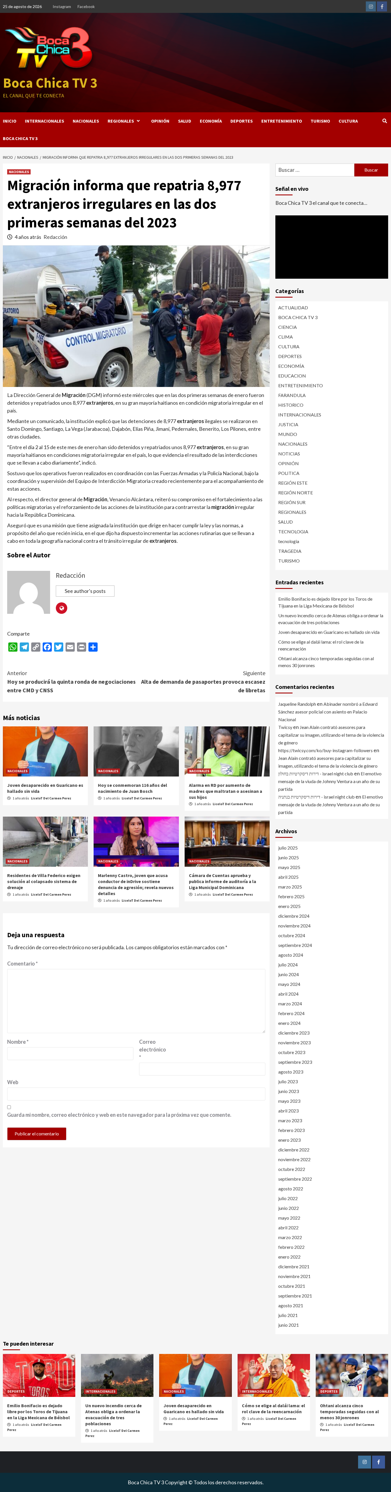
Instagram (62, 6)
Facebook (86, 6)
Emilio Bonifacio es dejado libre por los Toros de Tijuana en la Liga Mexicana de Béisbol (325, 602)
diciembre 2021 (293, 1266)
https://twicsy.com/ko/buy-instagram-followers (325, 750)
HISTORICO (290, 405)
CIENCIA (287, 327)
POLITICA (288, 473)
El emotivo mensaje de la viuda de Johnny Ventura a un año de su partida (330, 781)
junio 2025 (288, 857)
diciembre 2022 (293, 1149)
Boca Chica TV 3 (50, 82)
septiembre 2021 (295, 1295)
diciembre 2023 (293, 1032)
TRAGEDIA (289, 551)
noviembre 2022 (294, 1159)
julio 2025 (288, 847)
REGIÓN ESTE (292, 482)
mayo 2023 (289, 1101)
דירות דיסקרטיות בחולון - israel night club (315, 773)
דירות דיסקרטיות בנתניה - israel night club (316, 796)
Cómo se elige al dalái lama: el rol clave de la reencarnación (321, 645)
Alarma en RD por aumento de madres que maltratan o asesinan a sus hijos (225, 791)
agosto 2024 (290, 955)
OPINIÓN (160, 121)
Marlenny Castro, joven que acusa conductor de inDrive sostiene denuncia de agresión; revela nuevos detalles (136, 884)
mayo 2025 (289, 867)
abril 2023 (288, 1110)
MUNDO (287, 434)
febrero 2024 (291, 1013)
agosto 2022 (290, 1188)
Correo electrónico (152, 1049)
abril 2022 (288, 1227)
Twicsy (285, 727)
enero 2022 (289, 1256)
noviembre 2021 (294, 1276)
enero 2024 (289, 1023)
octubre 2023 (291, 1052)
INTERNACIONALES (44, 121)
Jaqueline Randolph (297, 704)
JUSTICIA (288, 424)
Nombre (18, 1042)
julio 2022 (288, 1198)
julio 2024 (288, 964)
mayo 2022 (289, 1217)
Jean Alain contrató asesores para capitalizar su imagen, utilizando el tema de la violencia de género (331, 734)
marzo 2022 (290, 1237)
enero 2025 (289, 906)
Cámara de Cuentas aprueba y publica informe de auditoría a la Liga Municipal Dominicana (222, 881)
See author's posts (85, 591)
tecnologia (288, 541)
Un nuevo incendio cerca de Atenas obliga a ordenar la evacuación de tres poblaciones (330, 619)
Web (12, 1082)
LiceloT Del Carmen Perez (51, 798)
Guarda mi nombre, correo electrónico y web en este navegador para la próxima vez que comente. (119, 1115)
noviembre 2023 (294, 1042)
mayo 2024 (289, 984)
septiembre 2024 (295, 945)
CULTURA (348, 121)
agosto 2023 (290, 1071)
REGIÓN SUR (291, 502)
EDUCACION (292, 375)
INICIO (9, 121)
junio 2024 (288, 974)
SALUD (184, 121)
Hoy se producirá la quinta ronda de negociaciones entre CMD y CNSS (71, 681)
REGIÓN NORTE (295, 492)
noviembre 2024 (294, 925)
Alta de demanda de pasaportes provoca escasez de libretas (203, 681)
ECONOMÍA (211, 121)
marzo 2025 (290, 886)
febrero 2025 (291, 896)
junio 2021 (288, 1325)
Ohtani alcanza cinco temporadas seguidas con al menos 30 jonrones (326, 662)
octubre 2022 (291, 1169)
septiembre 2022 (295, 1179)
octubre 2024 (291, 935)
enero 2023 (289, 1140)
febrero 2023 (291, 1130)
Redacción (55, 237)
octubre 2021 (291, 1286)
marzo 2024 (290, 1003)
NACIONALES (86, 121)
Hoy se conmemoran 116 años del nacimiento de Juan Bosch (132, 788)
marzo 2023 (290, 1120)
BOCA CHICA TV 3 (20, 138)
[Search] (384, 120)
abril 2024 (288, 993)
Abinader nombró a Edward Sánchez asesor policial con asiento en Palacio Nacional (328, 711)
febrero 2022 (291, 1247)
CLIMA (285, 336)
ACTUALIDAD (293, 307)
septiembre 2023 (295, 1062)
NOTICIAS (289, 453)
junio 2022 (288, 1208)
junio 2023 (288, 1091)
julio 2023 (288, 1081)
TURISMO (320, 121)
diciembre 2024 (293, 916)
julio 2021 (288, 1315)
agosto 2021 (290, 1305)
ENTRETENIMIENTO (281, 121)
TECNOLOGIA (293, 531)
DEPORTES (241, 121)
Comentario (22, 963)
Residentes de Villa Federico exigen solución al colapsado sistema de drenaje (43, 881)
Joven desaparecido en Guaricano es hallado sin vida (329, 632)
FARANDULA (292, 395)
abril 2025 (288, 877)
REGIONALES (121, 121)
